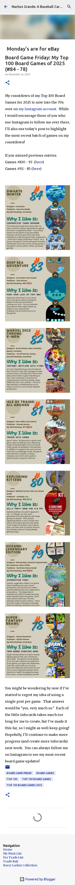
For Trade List (13, 857)
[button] (7, 83)
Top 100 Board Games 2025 (24, 785)
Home (7, 849)
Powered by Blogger (40, 879)
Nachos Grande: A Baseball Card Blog (41, 7)
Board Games (45, 773)
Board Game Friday (19, 773)
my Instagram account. (38, 109)
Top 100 (12, 779)
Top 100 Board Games (36, 779)
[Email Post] (7, 768)
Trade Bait (10, 861)
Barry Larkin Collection (20, 865)
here (38, 162)
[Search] (69, 7)
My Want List (12, 853)
